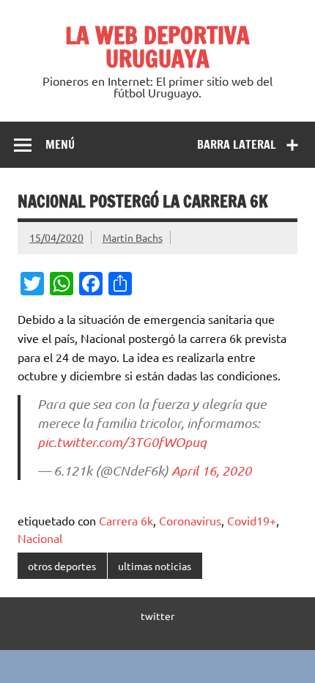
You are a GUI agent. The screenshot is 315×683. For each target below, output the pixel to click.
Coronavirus (190, 520)
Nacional (40, 538)
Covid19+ (251, 520)
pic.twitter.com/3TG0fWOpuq (122, 442)
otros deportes (62, 565)
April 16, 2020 (211, 470)
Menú (60, 144)
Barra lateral (236, 144)
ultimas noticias (154, 565)
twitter (157, 615)
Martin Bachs (133, 237)
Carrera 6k (126, 520)
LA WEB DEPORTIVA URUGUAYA (157, 46)
